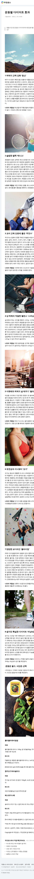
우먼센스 (7, 2)
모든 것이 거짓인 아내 (13, 849)
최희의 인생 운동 (11, 846)
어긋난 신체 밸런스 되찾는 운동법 (16, 851)
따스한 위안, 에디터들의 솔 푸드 (16, 843)
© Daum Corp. (5, 872)
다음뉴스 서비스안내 (7, 864)
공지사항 (27, 864)
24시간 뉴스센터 (18, 864)
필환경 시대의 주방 (12, 854)
